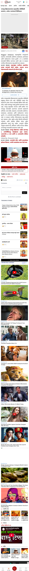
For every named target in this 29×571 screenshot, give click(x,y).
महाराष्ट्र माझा (4, 5)
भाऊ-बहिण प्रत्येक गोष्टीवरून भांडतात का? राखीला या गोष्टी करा (5, 519)
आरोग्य (15, 5)
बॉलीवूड (3, 177)
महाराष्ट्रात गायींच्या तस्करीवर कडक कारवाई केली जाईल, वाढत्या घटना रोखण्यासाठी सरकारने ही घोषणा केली (14, 67)
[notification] (26, 2)
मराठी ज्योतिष (22, 5)
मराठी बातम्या (10, 177)
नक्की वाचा (6, 509)
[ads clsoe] (28, 563)
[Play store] (24, 2)
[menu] (2, 2)
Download (5, 47)
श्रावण (10, 5)
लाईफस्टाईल (22, 174)
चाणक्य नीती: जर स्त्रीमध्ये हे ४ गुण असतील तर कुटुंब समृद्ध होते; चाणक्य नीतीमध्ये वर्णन (15, 519)
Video (5, 523)
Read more (7, 159)
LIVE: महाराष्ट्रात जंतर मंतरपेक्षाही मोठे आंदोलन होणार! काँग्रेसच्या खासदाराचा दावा (5, 556)
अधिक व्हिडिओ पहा (6, 525)
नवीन (4, 546)
